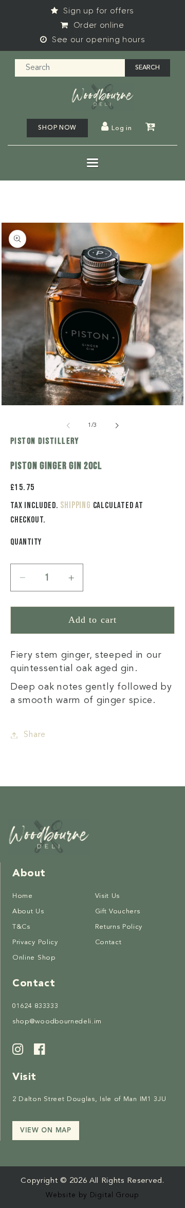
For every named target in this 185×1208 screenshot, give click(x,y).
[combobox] (70, 68)
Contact (108, 942)
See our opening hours (97, 39)
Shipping (75, 505)
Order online (97, 25)
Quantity (26, 542)
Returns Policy (119, 927)
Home (22, 896)
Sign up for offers (97, 10)
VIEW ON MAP (45, 1130)
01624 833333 (35, 1006)
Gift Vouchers (117, 911)
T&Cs (21, 927)
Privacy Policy (35, 942)
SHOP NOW (57, 128)
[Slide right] (116, 425)
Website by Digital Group (92, 1195)
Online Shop (33, 957)
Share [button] (34, 735)
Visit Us (107, 896)
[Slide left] (68, 425)
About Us (28, 911)
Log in (122, 128)
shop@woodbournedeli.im (57, 1021)
